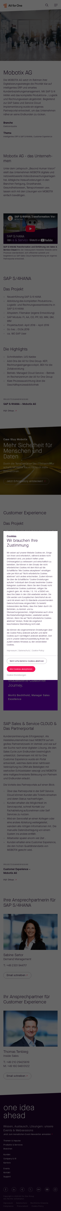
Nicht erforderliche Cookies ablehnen (27, 661)
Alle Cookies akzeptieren (21, 669)
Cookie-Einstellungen (16, 675)
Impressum (12, 651)
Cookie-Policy (38, 651)
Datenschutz (24, 651)
